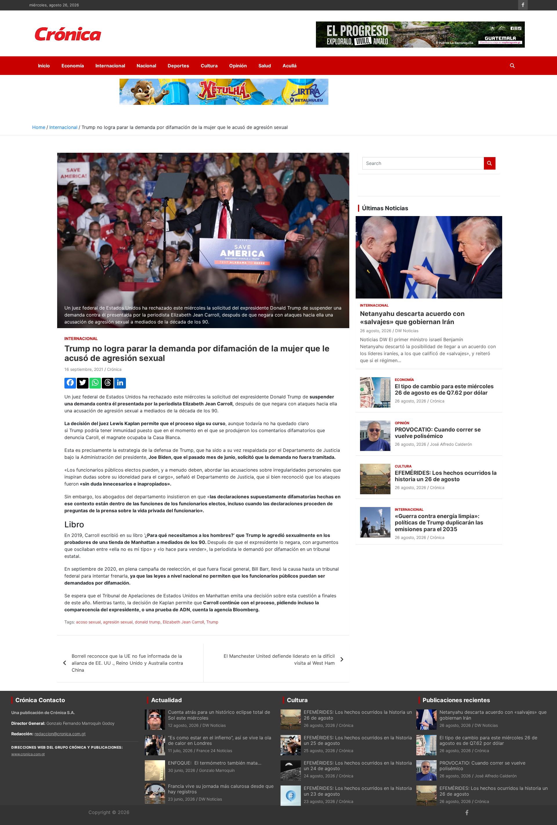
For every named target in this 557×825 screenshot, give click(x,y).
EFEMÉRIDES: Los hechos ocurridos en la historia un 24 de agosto (358, 765)
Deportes (178, 66)
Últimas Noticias (385, 208)
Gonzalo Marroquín (217, 770)
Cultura (209, 66)
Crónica (114, 369)
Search (489, 163)
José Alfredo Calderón (451, 444)
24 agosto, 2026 (319, 775)
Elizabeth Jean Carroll (183, 621)
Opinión (238, 66)
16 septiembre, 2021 (83, 369)
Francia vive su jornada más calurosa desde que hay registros (221, 789)
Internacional (110, 66)
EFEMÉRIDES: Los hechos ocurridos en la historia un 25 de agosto (358, 740)
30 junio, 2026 (181, 770)
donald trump (147, 621)
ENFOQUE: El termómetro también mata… (214, 763)
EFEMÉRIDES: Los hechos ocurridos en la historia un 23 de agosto (358, 791)
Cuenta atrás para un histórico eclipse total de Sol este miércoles (219, 714)
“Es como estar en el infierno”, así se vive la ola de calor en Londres (219, 740)
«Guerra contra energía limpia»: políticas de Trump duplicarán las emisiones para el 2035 (439, 523)
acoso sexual (88, 621)
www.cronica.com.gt (28, 754)
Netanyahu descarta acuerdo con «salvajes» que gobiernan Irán (493, 714)
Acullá (289, 66)
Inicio (44, 66)
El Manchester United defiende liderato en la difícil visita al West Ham (279, 659)
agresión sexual (118, 621)
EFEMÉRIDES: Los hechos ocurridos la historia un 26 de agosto (446, 476)
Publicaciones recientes (456, 700)
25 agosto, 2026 (319, 750)
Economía (73, 66)
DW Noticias (406, 330)
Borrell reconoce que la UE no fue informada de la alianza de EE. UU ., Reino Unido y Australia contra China (127, 663)
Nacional (146, 66)
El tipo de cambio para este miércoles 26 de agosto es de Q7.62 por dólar (444, 389)
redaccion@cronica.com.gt (60, 733)
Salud (264, 66)
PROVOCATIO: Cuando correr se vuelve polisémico (438, 433)
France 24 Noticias (214, 750)
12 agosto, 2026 (183, 725)
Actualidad (166, 700)
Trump (212, 621)
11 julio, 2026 (180, 750)
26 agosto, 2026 (375, 330)
